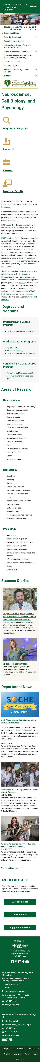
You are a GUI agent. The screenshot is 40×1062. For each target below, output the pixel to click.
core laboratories (23, 261)
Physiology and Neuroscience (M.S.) (21, 353)
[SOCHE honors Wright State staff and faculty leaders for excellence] (20, 704)
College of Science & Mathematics (10, 9)
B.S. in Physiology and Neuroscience (19, 271)
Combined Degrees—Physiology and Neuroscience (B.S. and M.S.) (18, 56)
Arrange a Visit (20, 902)
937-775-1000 (20, 956)
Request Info (20, 914)
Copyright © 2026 (8, 1049)
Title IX (35, 1054)
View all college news (9, 868)
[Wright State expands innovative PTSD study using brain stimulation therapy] (20, 828)
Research (8, 149)
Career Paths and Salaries (14, 41)
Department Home (11, 33)
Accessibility (22, 1049)
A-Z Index (7, 1054)
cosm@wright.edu (12, 1035)
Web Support (21, 1059)
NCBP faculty (6, 238)
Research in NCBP (11, 66)
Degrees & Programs (15, 128)
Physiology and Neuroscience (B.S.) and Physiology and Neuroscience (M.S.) (20, 376)
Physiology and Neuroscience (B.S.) (20, 331)
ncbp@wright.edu (12, 1005)
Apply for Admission (20, 927)
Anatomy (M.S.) (12, 348)
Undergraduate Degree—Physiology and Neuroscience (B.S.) (17, 46)
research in (10, 225)
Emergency (18, 1054)
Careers (8, 170)
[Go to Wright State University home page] (15, 4)
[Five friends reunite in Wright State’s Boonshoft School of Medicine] (20, 774)
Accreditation (34, 1049)
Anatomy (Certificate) (15, 351)
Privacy (27, 1054)
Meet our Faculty (13, 191)
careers (22, 283)
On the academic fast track (15, 664)
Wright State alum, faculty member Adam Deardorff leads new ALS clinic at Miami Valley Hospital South (19, 617)
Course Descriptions (12, 62)
